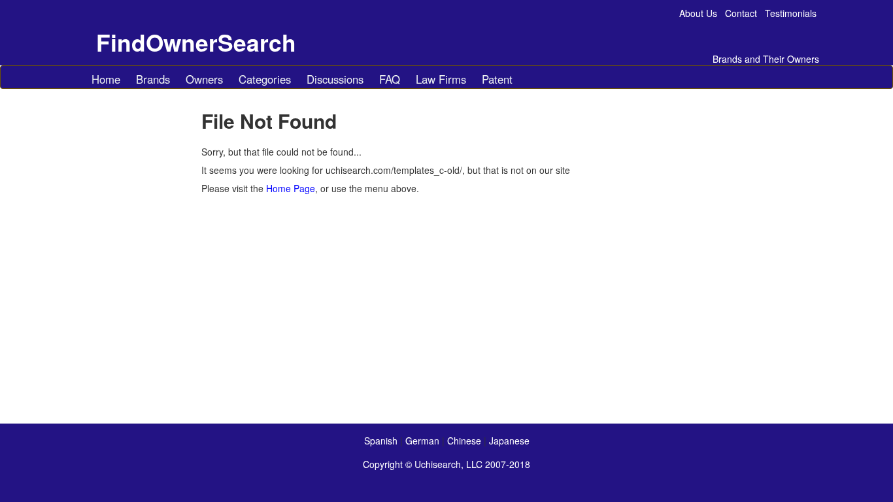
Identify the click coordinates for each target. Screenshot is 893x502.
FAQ (389, 79)
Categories (265, 79)
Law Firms (441, 79)
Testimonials (791, 13)
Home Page (290, 188)
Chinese (464, 440)
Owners (204, 79)
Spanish (380, 440)
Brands (153, 79)
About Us (698, 13)
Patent (497, 79)
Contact (741, 13)
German (422, 440)
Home (106, 79)
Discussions (335, 79)
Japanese (509, 440)
